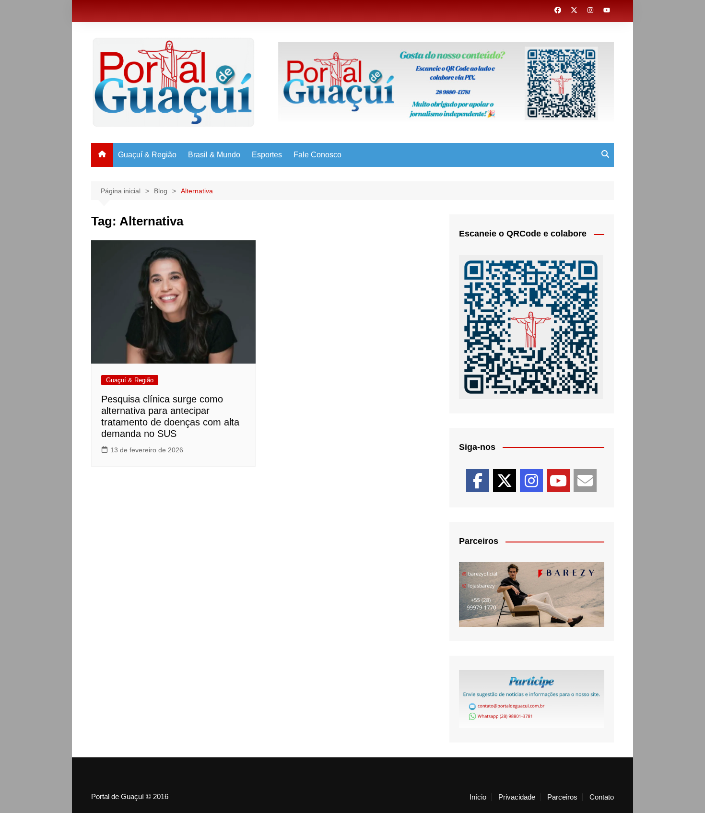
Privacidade (516, 797)
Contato (601, 797)
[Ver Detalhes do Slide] (531, 594)
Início (478, 797)
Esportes (267, 155)
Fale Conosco (317, 155)
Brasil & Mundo (214, 155)
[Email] (585, 480)
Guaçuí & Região (147, 155)
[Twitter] (504, 480)
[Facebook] (477, 480)
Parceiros (562, 797)
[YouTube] (558, 480)
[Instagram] (531, 480)
